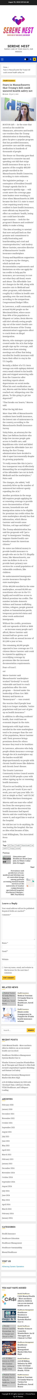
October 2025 (7, 1123)
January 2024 (7, 1218)
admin (6, 94)
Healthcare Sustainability (12, 1247)
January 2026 (7, 1109)
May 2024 (6, 1200)
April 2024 (6, 1204)
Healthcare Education (10, 1238)
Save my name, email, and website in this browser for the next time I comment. (18, 970)
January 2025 (7, 1163)
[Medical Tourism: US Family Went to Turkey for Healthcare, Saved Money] (9, 999)
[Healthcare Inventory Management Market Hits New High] (9, 1348)
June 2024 (6, 1195)
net (32, 845)
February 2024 (7, 1213)
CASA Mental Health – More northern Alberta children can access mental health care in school (16, 1048)
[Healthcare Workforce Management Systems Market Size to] (9, 1315)
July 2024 (5, 1191)
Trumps (12, 848)
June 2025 (6, 1141)
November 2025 (8, 1118)
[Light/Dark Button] (26, 59)
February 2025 (7, 1159)
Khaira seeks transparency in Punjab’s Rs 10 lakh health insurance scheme (26, 1016)
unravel (18, 848)
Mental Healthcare (9, 1252)
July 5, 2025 (14, 94)
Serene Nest (18, 46)
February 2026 (7, 1105)
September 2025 (8, 1127)
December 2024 (8, 1168)
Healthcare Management (12, 1243)
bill (9, 845)
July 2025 (5, 1136)
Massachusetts (26, 845)
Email (5, 951)
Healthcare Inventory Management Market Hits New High (25, 1349)
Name (5, 943)
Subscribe (34, 59)
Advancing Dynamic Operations (13, 1266)
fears (12, 845)
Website (5, 959)
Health (18, 845)
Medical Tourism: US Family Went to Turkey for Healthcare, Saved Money (25, 1000)
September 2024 (8, 1182)
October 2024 (7, 1177)
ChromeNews (30, 1394)
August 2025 (7, 1132)
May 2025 (6, 1145)
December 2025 (8, 1114)
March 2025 (6, 1154)
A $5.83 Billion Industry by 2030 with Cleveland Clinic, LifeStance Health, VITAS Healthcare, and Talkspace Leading (16, 1086)
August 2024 (7, 1186)
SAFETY (5, 848)
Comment (6, 915)
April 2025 (6, 1150)
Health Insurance (9, 81)
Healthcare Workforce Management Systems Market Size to (24, 1317)
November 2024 (8, 1173)
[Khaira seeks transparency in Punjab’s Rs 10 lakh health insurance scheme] (9, 1015)
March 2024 (6, 1209)
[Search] (30, 59)
